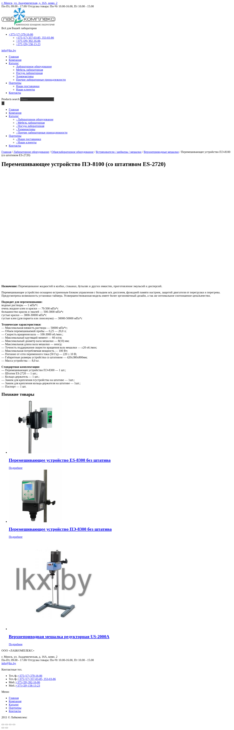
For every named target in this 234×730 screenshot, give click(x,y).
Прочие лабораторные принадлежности (41, 79)
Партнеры (15, 707)
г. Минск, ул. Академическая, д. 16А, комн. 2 (29, 3)
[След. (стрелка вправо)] (6, 727)
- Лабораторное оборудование (34, 119)
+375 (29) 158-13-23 (28, 44)
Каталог (14, 704)
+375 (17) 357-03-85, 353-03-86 (35, 37)
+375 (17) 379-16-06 (21, 34)
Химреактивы (25, 76)
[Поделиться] (6, 724)
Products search (10, 99)
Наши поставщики (27, 86)
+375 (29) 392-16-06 (28, 41)
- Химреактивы (25, 129)
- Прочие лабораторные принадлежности (41, 132)
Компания (15, 701)
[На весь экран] (10, 724)
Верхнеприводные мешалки (161, 151)
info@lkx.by (8, 50)
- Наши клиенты (26, 142)
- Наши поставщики (28, 139)
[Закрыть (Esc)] (2, 724)
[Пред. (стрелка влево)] (2, 727)
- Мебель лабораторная (30, 122)
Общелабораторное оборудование (72, 151)
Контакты (15, 711)
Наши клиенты (25, 89)
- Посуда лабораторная (30, 126)
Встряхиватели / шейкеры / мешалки (118, 151)
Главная (6, 151)
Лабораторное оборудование (34, 66)
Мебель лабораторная (29, 69)
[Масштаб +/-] (13, 724)
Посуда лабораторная (29, 73)
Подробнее (15, 467)
